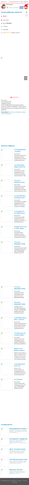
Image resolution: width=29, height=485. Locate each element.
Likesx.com (4, 1)
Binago (9, 113)
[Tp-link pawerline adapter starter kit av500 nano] (7, 170)
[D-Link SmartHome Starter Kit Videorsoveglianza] (7, 369)
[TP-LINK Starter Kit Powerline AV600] (7, 338)
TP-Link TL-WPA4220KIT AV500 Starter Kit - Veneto (20, 288)
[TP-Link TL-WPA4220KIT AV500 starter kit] (7, 247)
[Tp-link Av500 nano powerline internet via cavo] (7, 200)
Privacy (25, 480)
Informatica (11, 112)
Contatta (19, 480)
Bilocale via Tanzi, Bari (16, 469)
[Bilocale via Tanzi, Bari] (5, 472)
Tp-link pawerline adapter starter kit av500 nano (19, 166)
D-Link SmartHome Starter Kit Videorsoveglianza (19, 365)
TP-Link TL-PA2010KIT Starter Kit (19, 182)
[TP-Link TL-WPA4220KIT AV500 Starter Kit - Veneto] (7, 292)
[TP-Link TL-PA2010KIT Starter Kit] (7, 185)
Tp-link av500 (18, 379)
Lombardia (17, 112)
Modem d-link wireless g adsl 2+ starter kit (19, 350)
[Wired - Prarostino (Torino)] (5, 452)
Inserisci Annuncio (15, 1)
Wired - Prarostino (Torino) (17, 449)
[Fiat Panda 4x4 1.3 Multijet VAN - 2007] (5, 442)
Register (26, 1)
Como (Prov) (4, 113)
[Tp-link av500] (7, 384)
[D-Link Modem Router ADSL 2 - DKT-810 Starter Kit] (7, 322)
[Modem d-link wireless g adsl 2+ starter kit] (7, 353)
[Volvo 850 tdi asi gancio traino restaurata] (5, 462)
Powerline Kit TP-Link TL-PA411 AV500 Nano (20, 228)
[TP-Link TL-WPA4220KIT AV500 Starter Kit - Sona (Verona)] (7, 307)
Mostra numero (15, 32)
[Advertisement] (12, 45)
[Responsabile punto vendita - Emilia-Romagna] (5, 431)
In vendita (23, 112)
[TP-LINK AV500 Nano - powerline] (7, 154)
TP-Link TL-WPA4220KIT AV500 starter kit (19, 243)
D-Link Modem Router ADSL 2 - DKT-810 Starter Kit (20, 319)
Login (21, 1)
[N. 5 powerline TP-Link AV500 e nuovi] (7, 216)
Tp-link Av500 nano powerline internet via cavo (20, 197)
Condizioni (14, 482)
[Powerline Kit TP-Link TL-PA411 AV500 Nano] (7, 231)
